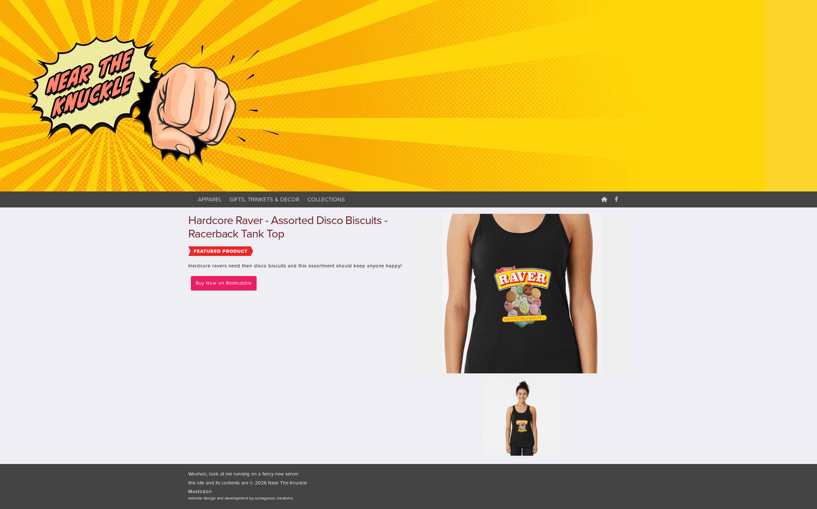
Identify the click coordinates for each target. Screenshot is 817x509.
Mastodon (200, 491)
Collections (326, 199)
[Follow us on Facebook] (616, 199)
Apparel (210, 199)
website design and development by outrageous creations (240, 498)
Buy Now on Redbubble (224, 283)
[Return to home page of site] (604, 199)
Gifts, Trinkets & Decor (264, 199)
